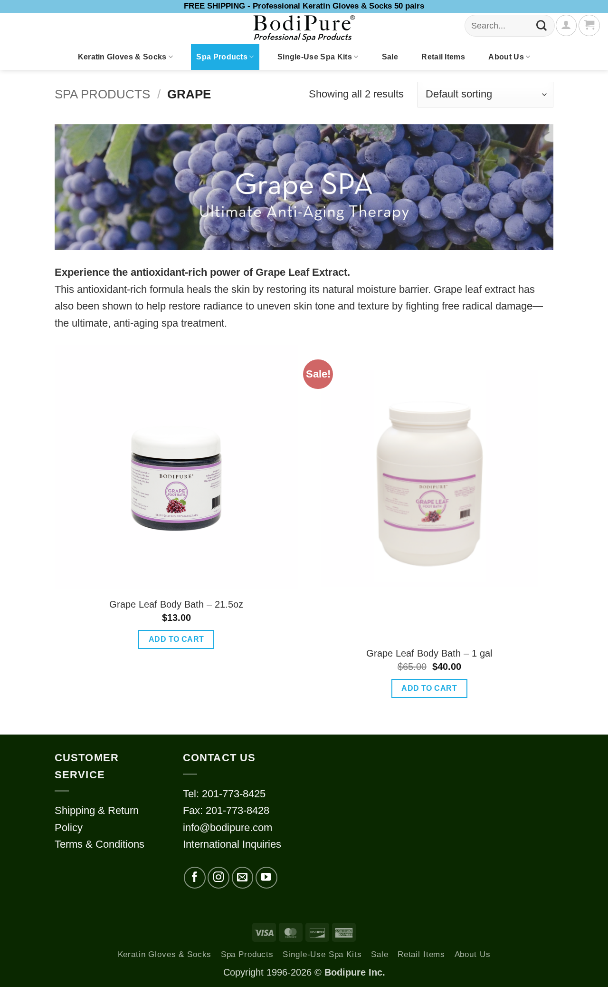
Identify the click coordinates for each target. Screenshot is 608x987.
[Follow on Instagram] (218, 878)
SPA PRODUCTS (102, 94)
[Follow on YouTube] (266, 878)
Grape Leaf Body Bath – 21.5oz (176, 604)
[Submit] (542, 26)
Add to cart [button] (176, 639)
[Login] (566, 25)
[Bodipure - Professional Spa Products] (304, 28)
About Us (506, 57)
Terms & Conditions (99, 844)
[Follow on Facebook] (195, 878)
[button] (589, 25)
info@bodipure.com (227, 827)
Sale (390, 57)
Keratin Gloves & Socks (122, 57)
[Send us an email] (243, 878)
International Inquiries (232, 844)
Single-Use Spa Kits (314, 57)
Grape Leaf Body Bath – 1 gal (429, 653)
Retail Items (443, 57)
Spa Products (221, 57)
